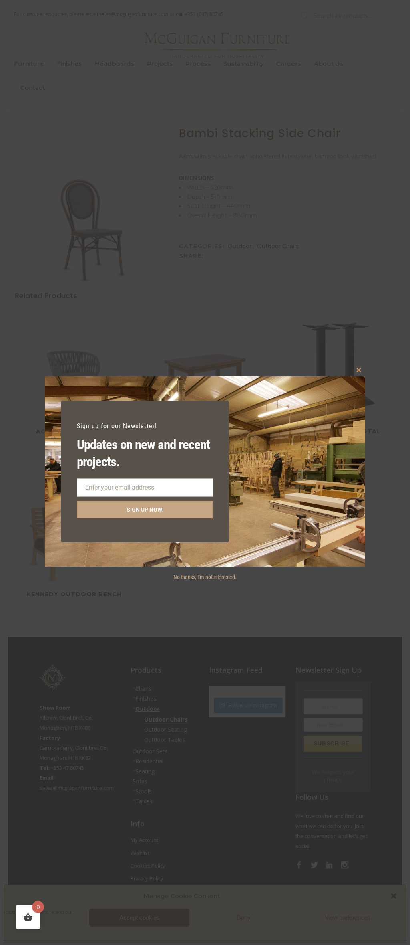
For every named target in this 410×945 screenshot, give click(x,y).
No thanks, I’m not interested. (204, 577)
